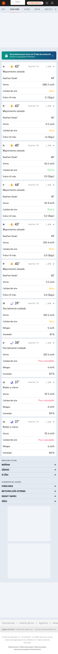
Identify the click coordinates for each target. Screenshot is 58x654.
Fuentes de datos (35, 649)
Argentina (43, 623)
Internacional (8, 623)
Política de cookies (40, 647)
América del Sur (26, 623)
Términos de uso (13, 647)
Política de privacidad (26, 647)
